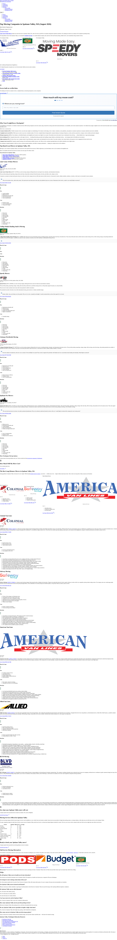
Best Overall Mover (4, 485)
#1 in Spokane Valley (4, 37)
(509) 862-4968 (8, 413)
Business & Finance (9, 9)
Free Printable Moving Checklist (8, 922)
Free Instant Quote (58, 113)
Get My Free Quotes (4, 815)
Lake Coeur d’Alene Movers (6, 33)
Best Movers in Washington (7, 920)
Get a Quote (2, 182)
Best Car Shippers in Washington (8, 924)
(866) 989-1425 (8, 585)
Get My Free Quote (4, 847)
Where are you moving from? (14, 104)
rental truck (76, 852)
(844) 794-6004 (8, 775)
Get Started (2, 69)
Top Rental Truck (39, 854)
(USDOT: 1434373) (12, 528)
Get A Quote (2, 532)
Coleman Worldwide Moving (8, 158)
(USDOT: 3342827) (10, 772)
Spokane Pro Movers (6, 159)
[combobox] (58, 107)
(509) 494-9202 (8, 296)
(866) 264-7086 (8, 662)
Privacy (3, 937)
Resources (4, 6)
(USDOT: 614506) (12, 658)
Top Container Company (5, 854)
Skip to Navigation (3, 0)
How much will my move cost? (58, 97)
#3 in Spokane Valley (40, 37)
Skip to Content (10, 0)
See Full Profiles (3, 93)
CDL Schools (7, 8)
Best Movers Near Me (6, 919)
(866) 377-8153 (8, 716)
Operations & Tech (8, 10)
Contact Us (4, 938)
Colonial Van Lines (28, 35)
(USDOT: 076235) (10, 712)
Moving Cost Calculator (7, 923)
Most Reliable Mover (47, 476)
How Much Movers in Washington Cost (10, 921)
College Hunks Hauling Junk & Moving (10, 155)
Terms (3, 936)
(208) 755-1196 (8, 182)
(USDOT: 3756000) (11, 582)
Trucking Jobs (5, 5)
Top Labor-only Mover (80, 856)
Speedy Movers (5, 156)
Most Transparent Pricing (29, 486)
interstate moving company (35, 473)
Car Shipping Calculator (7, 925)
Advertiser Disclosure (4, 31)
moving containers (69, 852)
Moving (3, 3)
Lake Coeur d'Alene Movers (8, 154)
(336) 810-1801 (8, 242)
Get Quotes (2, 468)
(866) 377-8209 (8, 532)
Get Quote (2, 52)
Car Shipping (5, 4)
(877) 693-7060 (8, 354)
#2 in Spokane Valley (27, 37)
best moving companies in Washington (34, 458)
